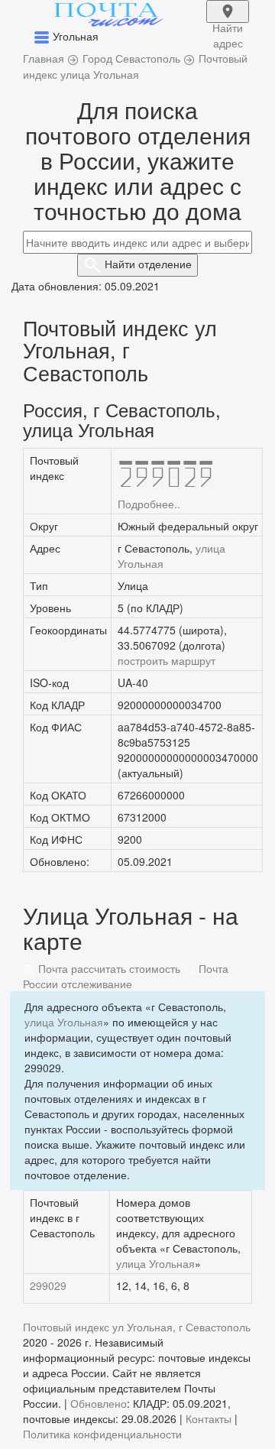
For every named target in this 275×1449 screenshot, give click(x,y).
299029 (48, 1285)
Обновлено (98, 1403)
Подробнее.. (149, 503)
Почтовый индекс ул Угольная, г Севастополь (137, 1326)
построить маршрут (166, 660)
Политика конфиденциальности (102, 1433)
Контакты (208, 1418)
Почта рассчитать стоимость (107, 968)
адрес (227, 21)
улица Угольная (63, 1021)
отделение (148, 263)
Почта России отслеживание (125, 976)
